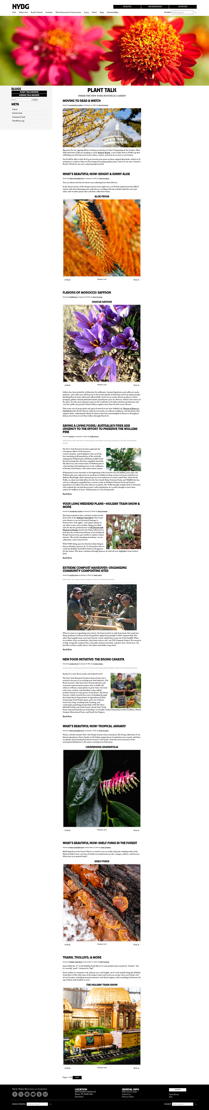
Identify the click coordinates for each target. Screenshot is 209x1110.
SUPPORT (182, 7)
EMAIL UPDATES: (19, 1104)
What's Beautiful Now (76, 178)
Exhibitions (73, 297)
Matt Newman (103, 105)
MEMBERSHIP (155, 7)
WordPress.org (18, 121)
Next (77, 1077)
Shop (102, 12)
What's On (23, 12)
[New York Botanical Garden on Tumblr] (39, 1094)
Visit (14, 12)
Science (71, 436)
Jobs (171, 1097)
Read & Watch (37, 12)
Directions (79, 1097)
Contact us (126, 1094)
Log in (14, 109)
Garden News (73, 575)
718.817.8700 (131, 1092)
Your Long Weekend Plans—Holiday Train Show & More (101, 505)
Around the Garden (75, 105)
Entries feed (17, 113)
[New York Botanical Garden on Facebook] (14, 1094)
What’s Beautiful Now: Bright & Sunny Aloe (96, 174)
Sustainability (112, 12)
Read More (67, 494)
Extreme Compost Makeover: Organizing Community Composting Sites (95, 569)
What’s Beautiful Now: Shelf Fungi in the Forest (100, 843)
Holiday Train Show (75, 962)
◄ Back (67, 280)
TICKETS (127, 7)
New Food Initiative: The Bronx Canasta (93, 659)
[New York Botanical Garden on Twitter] (21, 1094)
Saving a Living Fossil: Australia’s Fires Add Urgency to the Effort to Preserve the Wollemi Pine (100, 429)
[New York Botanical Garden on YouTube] (33, 1094)
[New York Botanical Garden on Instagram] (27, 1094)
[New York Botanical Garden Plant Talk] (45, 1094)
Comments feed (18, 117)
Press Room (174, 1094)
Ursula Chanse (98, 664)
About (94, 12)
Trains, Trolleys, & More (82, 957)
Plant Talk (102, 90)
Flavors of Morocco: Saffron (87, 292)
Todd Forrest (94, 436)
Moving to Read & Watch (82, 100)
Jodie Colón (98, 575)
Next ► (137, 280)
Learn (86, 12)
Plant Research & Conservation (68, 12)
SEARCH (167, 12)
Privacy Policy (128, 1097)
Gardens (49, 12)
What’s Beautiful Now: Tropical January (94, 726)
